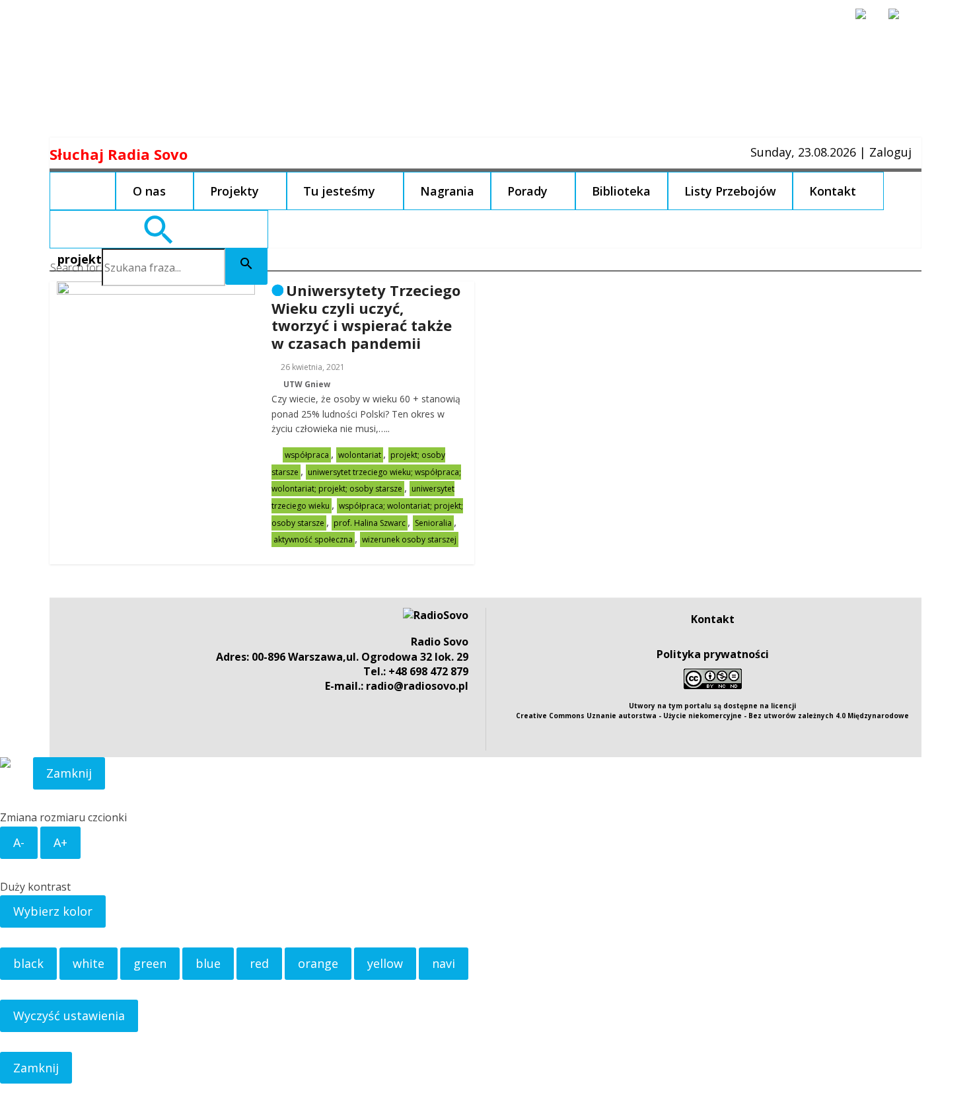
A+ (60, 842)
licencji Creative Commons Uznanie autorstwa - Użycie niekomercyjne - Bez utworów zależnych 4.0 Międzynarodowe (712, 710)
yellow (385, 963)
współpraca (307, 455)
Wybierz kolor (52, 911)
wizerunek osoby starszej (409, 539)
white (88, 963)
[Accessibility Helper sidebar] (866, 20)
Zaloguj (890, 152)
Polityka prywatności (713, 654)
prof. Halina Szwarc (370, 523)
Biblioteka (621, 191)
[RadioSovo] (435, 615)
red (259, 963)
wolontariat (359, 455)
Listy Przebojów (730, 191)
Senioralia (433, 523)
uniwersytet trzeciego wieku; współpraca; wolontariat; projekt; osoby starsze (366, 480)
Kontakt (832, 191)
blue (208, 963)
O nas (149, 191)
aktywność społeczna (313, 539)
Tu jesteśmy (339, 191)
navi (443, 963)
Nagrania (447, 191)
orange (318, 963)
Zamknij (69, 773)
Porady (527, 191)
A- (18, 842)
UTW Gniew (306, 384)
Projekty (234, 191)
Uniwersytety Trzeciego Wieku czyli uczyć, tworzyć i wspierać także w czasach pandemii (365, 316)
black (28, 963)
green (149, 963)
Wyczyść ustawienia (69, 1015)
